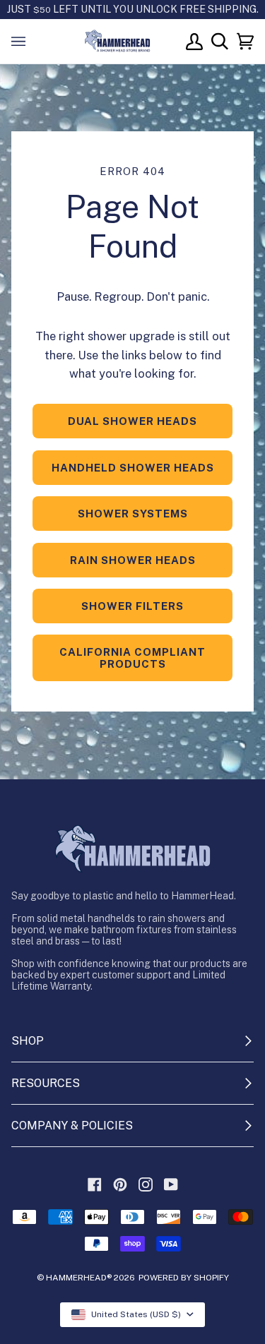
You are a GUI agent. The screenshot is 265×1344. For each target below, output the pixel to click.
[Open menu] (32, 41)
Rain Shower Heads (133, 560)
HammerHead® (79, 1278)
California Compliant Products (132, 658)
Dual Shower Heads (132, 421)
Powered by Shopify (184, 1278)
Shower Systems (133, 514)
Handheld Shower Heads (133, 468)
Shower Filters (132, 606)
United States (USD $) (136, 1314)
